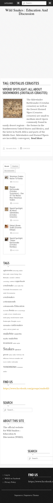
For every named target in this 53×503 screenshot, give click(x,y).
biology (16, 274)
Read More (36, 138)
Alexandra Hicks (11, 148)
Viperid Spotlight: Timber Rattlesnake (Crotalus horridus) (16, 242)
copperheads (20, 281)
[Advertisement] (26, 47)
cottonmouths (8, 306)
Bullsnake (6, 278)
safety (5, 329)
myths (21, 317)
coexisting (6, 281)
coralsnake (8, 285)
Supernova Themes (31, 495)
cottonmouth (9, 301)
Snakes (8, 348)
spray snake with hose (15, 355)
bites (20, 274)
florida (11, 310)
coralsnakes (9, 297)
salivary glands (11, 329)
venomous (9, 366)
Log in (7, 475)
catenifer (12, 278)
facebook (5, 310)
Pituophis (13, 321)
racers (19, 321)
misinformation (14, 317)
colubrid (12, 281)
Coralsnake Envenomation (10, 289)
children (17, 278)
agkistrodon (7, 270)
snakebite (8, 333)
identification (17, 314)
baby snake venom (8, 274)
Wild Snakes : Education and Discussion (26, 12)
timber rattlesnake (12, 362)
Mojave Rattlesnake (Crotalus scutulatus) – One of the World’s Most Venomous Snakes (17, 193)
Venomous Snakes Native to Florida (16, 177)
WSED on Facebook (12, 478)
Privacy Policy (10, 482)
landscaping (6, 317)
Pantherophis (7, 321)
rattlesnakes (17, 325)
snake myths (16, 343)
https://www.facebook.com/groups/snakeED (26, 388)
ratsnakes (7, 325)
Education (19, 306)
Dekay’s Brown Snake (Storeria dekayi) (15, 227)
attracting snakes (18, 270)
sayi (17, 329)
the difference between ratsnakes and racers (13, 358)
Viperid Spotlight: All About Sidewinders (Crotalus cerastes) (25, 91)
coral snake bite (18, 286)
